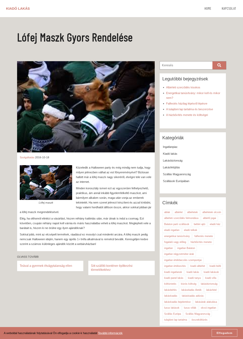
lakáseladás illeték (191, 289)
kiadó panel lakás (173, 277)
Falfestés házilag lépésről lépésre (186, 103)
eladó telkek (190, 230)
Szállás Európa (172, 313)
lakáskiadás (170, 295)
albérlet (179, 212)
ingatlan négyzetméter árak (179, 254)
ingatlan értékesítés (175, 266)
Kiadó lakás (170, 153)
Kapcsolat (229, 8)
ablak (167, 212)
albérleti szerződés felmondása (181, 218)
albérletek (192, 212)
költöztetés (170, 283)
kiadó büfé (215, 266)
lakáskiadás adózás (193, 295)
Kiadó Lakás (18, 8)
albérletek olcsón (211, 212)
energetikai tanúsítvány (177, 236)
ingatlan (168, 248)
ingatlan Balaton (186, 248)
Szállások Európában (176, 181)
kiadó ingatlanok (173, 272)
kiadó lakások (211, 272)
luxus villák (190, 307)
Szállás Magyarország (177, 174)
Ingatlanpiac (170, 146)
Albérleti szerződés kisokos (183, 87)
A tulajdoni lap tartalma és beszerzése (189, 109)
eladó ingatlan (171, 230)
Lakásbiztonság (172, 160)
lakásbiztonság (209, 283)
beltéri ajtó (199, 224)
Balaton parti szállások (176, 224)
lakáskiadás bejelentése (177, 301)
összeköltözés (199, 319)
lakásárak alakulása (206, 301)
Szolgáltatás (27, 157)
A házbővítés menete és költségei (187, 114)
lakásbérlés (170, 289)
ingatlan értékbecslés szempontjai (183, 260)
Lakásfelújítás (171, 167)
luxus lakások (171, 307)
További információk (110, 333)
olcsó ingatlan (208, 307)
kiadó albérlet (197, 266)
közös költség (188, 283)
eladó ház (215, 224)
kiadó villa (210, 277)
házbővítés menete (201, 242)
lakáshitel (211, 289)
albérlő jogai (209, 218)
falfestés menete (203, 236)
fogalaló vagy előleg (175, 242)
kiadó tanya (194, 277)
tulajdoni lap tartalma (175, 319)
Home (207, 8)
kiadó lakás (193, 272)
